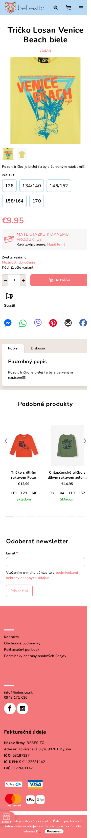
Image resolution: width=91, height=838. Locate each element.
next (85, 441)
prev (6, 441)
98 (52, 493)
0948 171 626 (16, 697)
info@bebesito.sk (18, 692)
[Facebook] (10, 708)
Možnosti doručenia (18, 262)
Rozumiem (54, 831)
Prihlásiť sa (19, 590)
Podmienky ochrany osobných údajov (35, 656)
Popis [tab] (13, 348)
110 (13, 493)
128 (23, 493)
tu (40, 831)
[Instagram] (22, 708)
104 (61, 493)
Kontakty (11, 637)
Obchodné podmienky (22, 643)
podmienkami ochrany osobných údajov (42, 575)
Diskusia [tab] (38, 348)
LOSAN (45, 51)
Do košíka (62, 280)
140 (34, 493)
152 (82, 493)
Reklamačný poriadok (22, 649)
